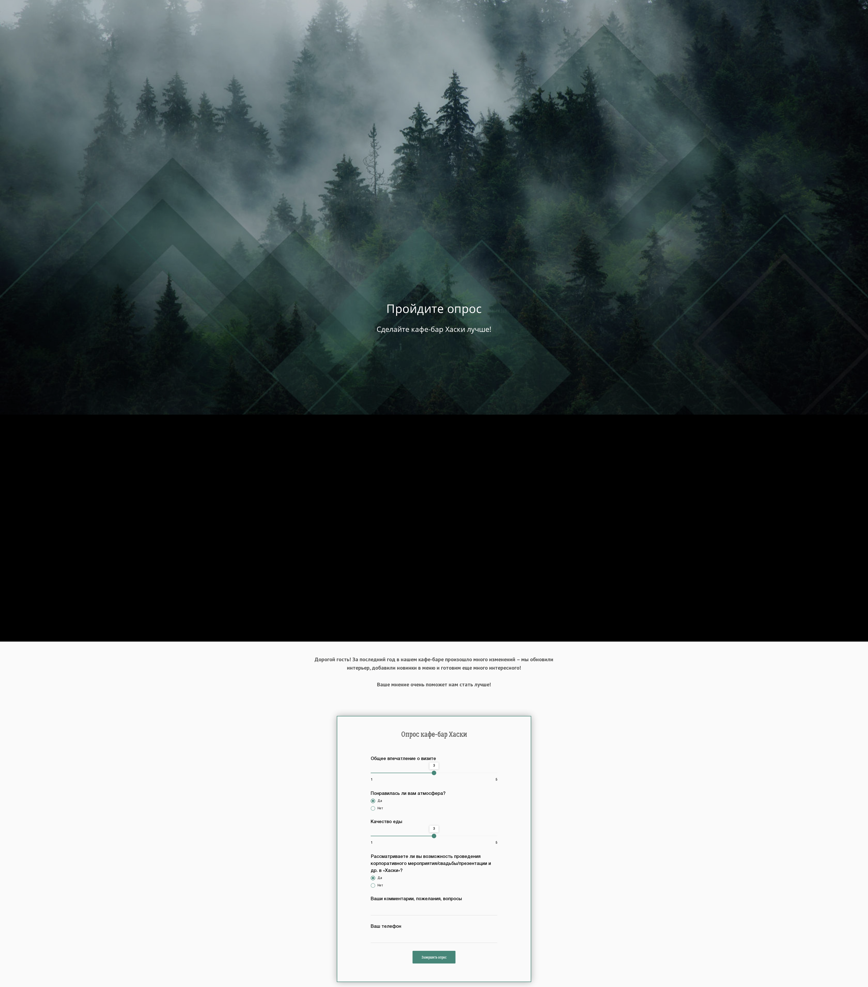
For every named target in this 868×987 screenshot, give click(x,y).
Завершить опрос (434, 957)
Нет (380, 808)
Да (379, 800)
